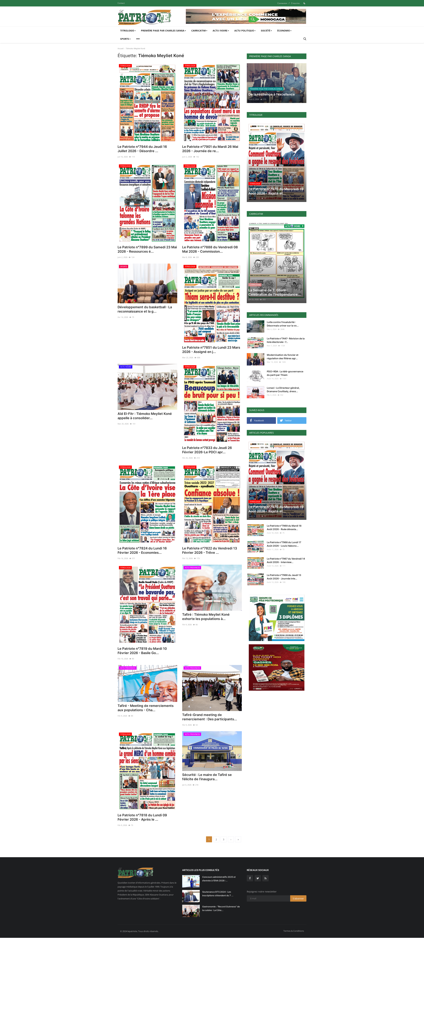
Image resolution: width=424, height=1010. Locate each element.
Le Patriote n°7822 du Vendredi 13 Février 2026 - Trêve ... (209, 550)
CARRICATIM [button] (198, 30)
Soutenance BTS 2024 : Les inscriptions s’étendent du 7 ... (217, 893)
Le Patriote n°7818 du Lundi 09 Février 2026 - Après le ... (142, 817)
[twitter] (258, 878)
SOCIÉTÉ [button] (265, 30)
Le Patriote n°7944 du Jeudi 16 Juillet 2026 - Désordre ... (142, 149)
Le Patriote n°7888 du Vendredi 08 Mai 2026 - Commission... (210, 249)
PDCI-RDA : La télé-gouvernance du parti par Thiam (285, 373)
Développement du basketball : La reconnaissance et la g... (145, 309)
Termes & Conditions (293, 930)
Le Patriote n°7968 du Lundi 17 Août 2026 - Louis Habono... (284, 544)
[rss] (265, 878)
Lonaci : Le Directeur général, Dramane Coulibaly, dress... (283, 389)
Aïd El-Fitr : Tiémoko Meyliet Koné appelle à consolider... (145, 416)
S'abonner (298, 898)
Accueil (121, 48)
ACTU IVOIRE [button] (220, 30)
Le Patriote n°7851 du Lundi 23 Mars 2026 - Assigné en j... (211, 349)
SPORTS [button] (124, 38)
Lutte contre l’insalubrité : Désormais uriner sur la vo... (283, 324)
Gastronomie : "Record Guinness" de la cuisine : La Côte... (221, 908)
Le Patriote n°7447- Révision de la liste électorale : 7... (286, 340)
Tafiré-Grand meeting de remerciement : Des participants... (209, 717)
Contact (121, 3)
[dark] (304, 3)
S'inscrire (295, 3)
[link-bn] (246, 16)
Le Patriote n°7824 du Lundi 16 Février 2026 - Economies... (142, 550)
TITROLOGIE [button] (127, 30)
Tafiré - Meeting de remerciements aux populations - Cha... (146, 708)
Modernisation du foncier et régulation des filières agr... (282, 356)
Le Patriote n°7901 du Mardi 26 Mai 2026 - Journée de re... (210, 149)
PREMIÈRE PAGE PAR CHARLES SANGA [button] (162, 30)
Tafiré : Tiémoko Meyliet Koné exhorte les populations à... (206, 617)
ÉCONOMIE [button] (283, 30)
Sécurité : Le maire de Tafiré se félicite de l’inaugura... (207, 777)
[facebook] (250, 878)
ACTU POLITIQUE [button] (244, 30)
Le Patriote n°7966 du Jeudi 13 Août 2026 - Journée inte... (284, 577)
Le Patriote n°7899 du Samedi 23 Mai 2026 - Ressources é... (147, 249)
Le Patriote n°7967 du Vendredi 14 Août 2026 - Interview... (286, 560)
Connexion (282, 3)
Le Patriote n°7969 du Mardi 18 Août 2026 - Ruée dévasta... (284, 527)
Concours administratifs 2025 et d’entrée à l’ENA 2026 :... (219, 879)
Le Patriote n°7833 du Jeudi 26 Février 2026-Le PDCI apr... (207, 450)
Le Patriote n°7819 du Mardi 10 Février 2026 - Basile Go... (142, 651)
